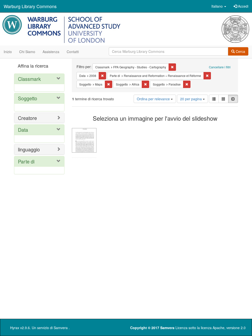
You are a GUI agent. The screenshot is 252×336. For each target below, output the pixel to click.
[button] (219, 6)
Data (23, 129)
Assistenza (51, 51)
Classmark (29, 78)
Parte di (26, 161)
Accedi (242, 6)
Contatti (73, 51)
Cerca (240, 51)
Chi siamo (27, 51)
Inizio (8, 51)
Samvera (61, 327)
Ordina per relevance (154, 98)
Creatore (27, 117)
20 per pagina (191, 98)
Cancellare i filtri (220, 67)
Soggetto (27, 98)
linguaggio (29, 149)
